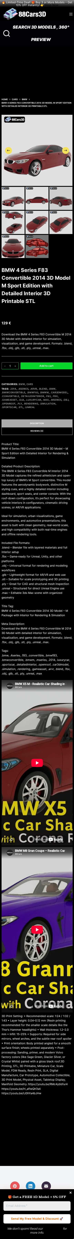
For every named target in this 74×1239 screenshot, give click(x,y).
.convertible (10, 396)
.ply (19, 403)
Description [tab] (37, 423)
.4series (23, 388)
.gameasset (9, 399)
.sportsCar (9, 407)
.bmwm (44, 392)
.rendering (31, 403)
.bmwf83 (32, 392)
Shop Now (51, 5)
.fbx (55, 396)
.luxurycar (33, 399)
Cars (30, 384)
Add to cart (46, 365)
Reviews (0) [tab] (36, 431)
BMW (22, 384)
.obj (66, 399)
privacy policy (53, 1228)
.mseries (55, 399)
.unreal (29, 407)
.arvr (33, 388)
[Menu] (70, 14)
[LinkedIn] (30, 1186)
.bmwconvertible (13, 392)
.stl (20, 407)
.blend (42, 388)
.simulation (48, 403)
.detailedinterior (32, 396)
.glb (21, 399)
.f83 (48, 396)
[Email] (46, 1186)
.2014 (13, 388)
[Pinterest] (15, 1186)
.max (46, 399)
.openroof (9, 403)
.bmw (52, 388)
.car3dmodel (59, 392)
